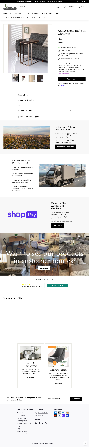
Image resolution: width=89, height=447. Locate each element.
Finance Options (25, 110)
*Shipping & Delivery (26, 100)
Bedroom (7, 13)
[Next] (51, 78)
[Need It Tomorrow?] (30, 353)
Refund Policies (22, 431)
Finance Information (24, 423)
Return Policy (21, 418)
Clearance (43, 18)
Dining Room (33, 13)
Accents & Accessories (13, 18)
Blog (18, 429)
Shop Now (30, 377)
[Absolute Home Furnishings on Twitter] (42, 423)
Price (60, 39)
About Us (20, 413)
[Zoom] (28, 48)
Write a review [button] (57, 285)
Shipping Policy (22, 421)
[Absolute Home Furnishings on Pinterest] (46, 423)
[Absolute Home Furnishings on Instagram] (36, 423)
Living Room (47, 13)
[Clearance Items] (58, 356)
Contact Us (21, 415)
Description (23, 95)
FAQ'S (19, 426)
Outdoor (31, 18)
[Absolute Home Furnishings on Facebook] (39, 423)
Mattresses (20, 13)
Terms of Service (23, 434)
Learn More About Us (65, 147)
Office (59, 13)
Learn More (57, 225)
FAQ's (20, 105)
